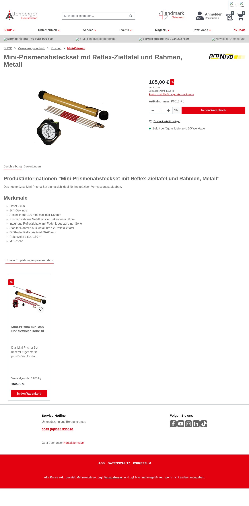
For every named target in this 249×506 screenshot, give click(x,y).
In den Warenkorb (213, 110)
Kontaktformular (73, 442)
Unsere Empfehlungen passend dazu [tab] (29, 260)
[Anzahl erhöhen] (168, 110)
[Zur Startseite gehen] (22, 15)
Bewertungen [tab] (32, 166)
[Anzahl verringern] (153, 110)
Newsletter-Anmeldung (230, 38)
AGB (101, 463)
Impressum (142, 463)
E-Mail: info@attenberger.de (97, 38)
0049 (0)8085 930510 (57, 429)
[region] (72, 117)
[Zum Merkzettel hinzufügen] (40, 309)
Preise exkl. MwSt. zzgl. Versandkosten (171, 94)
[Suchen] (131, 16)
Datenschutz (119, 463)
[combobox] (94, 16)
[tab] (13, 166)
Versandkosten (113, 477)
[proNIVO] (227, 62)
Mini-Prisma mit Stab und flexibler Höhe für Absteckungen (28, 329)
